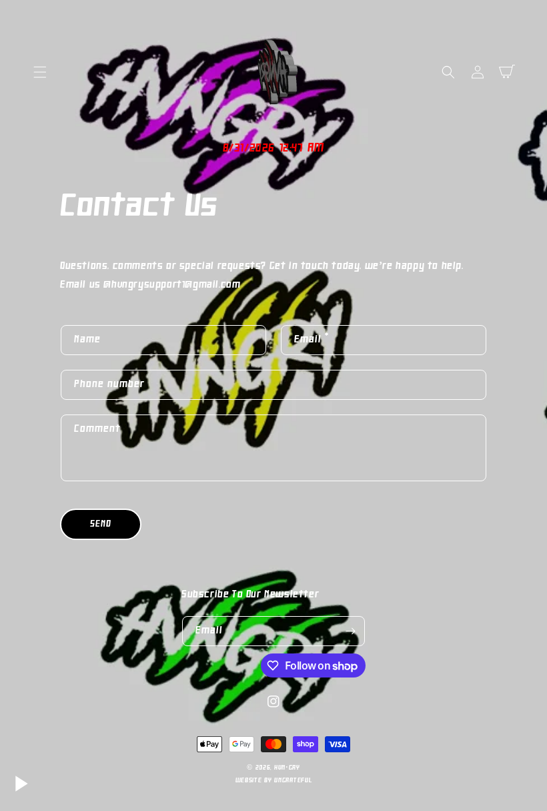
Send (100, 524)
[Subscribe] (350, 631)
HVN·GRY (287, 768)
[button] (40, 72)
